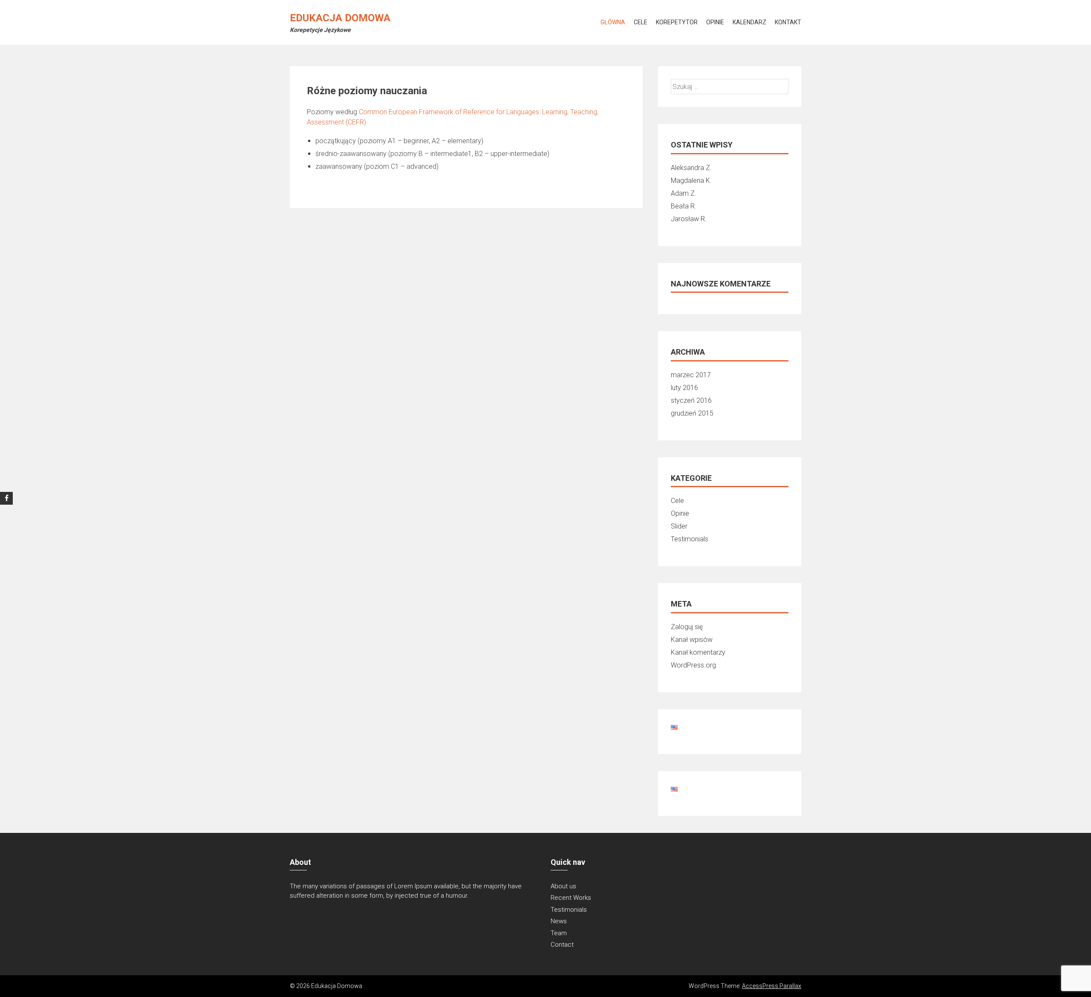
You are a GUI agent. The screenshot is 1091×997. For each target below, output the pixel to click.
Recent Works (571, 898)
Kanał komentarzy (698, 652)
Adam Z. (683, 193)
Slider (679, 526)
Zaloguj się (687, 627)
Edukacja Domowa (340, 18)
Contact (562, 944)
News (559, 921)
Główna (612, 22)
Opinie (715, 22)
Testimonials (689, 539)
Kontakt (788, 22)
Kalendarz (749, 22)
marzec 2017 (691, 375)
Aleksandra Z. (691, 168)
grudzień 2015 (692, 413)
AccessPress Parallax (771, 986)
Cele (640, 22)
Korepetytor (677, 22)
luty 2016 (684, 388)
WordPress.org (693, 665)
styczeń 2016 (691, 400)
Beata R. (683, 206)
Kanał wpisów (692, 640)
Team (559, 933)
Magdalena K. (691, 180)
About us (563, 886)
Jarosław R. (689, 219)
